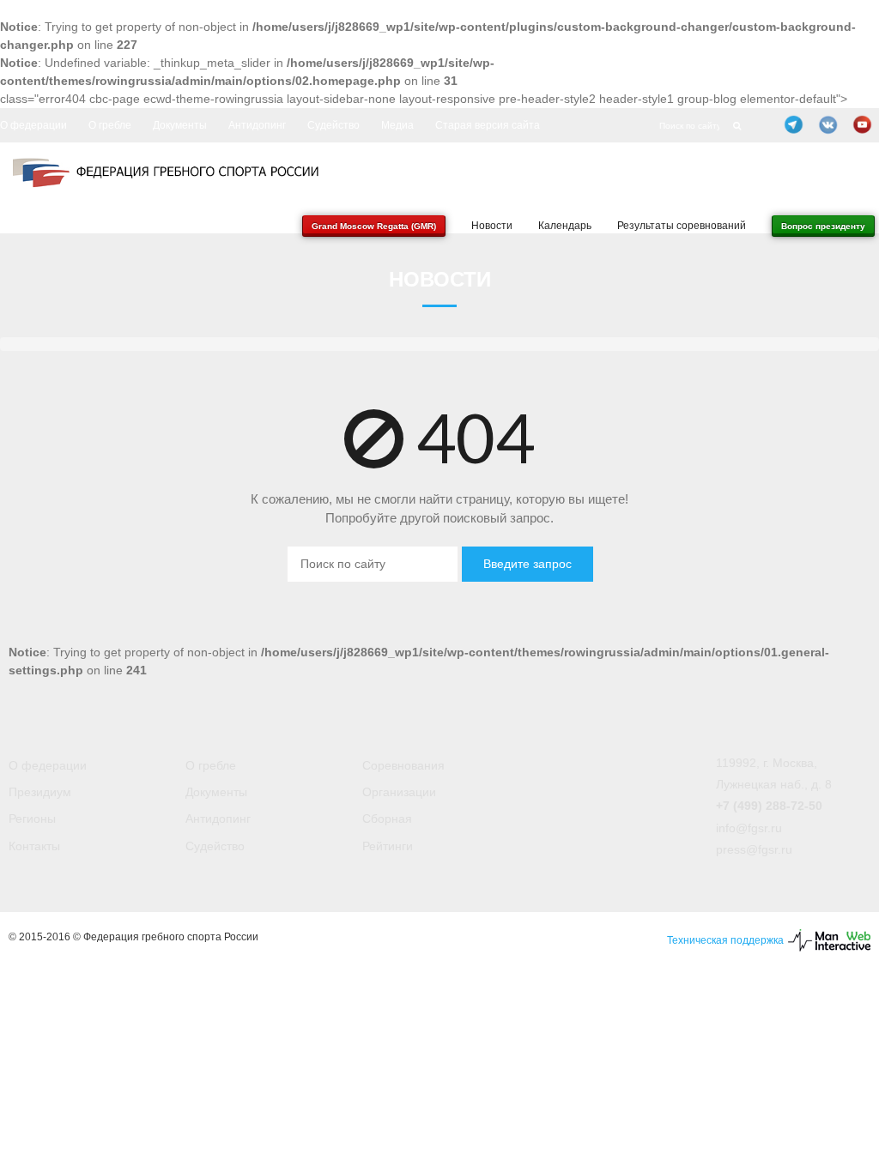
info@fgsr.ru (749, 828)
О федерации (33, 125)
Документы (180, 125)
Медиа (397, 125)
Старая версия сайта (487, 125)
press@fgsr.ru (754, 849)
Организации (399, 792)
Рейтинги (387, 846)
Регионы (32, 818)
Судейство (333, 125)
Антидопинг (257, 125)
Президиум (40, 792)
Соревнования (403, 765)
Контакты (34, 846)
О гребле (109, 125)
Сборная (387, 818)
